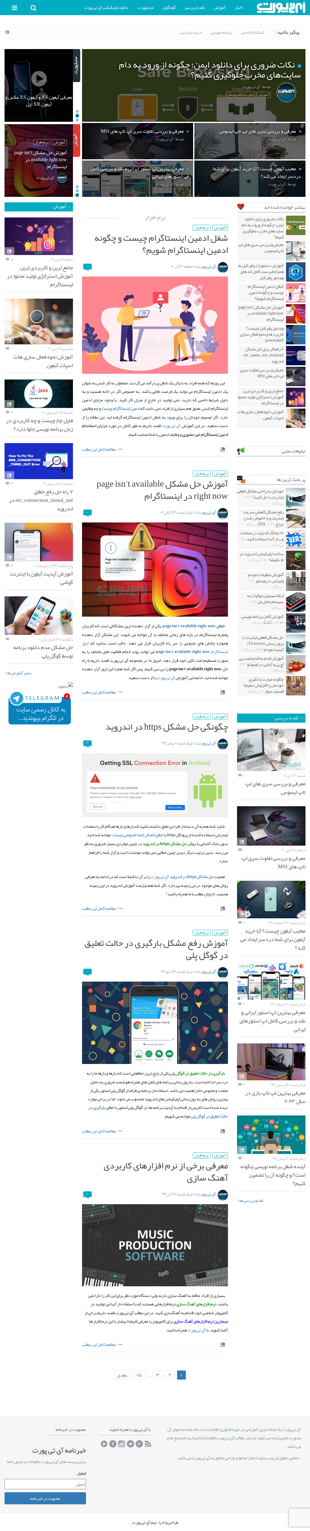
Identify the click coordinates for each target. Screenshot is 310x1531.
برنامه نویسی (221, 32)
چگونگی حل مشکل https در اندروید (166, 726)
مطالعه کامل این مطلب (99, 449)
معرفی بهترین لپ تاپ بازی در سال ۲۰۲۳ (275, 1097)
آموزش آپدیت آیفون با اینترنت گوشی (41, 578)
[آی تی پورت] (280, 7)
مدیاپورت (145, 7)
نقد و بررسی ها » (250, 1200)
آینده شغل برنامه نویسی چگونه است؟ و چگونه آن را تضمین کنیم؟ (272, 1175)
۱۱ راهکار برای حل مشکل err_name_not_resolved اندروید (264, 355)
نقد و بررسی (195, 7)
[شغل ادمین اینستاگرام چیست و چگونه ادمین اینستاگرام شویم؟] (155, 325)
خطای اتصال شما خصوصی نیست (138, 834)
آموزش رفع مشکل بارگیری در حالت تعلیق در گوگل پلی (156, 949)
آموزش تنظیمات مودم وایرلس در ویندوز (266, 580)
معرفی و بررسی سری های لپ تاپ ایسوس (261, 247)
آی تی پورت (207, 266)
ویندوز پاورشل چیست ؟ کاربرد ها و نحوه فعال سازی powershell (262, 334)
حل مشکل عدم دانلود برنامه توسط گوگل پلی (43, 651)
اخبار (239, 7)
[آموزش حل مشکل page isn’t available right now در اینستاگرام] (155, 569)
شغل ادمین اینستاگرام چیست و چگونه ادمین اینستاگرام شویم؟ (161, 244)
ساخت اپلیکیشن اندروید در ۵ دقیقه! (261, 556)
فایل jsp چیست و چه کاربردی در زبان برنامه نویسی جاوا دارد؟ (39, 424)
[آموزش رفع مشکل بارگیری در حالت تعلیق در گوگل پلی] (155, 1023)
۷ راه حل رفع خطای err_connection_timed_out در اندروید (41, 500)
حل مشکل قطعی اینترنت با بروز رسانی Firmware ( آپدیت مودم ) (263, 643)
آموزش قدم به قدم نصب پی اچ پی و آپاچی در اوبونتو (261, 664)
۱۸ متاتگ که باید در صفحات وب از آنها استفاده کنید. (261, 539)
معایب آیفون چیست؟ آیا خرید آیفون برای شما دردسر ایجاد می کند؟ (272, 939)
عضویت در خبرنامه (45, 1498)
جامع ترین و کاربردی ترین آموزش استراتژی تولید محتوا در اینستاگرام (261, 396)
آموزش (220, 7)
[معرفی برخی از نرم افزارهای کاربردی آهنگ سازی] (155, 1245)
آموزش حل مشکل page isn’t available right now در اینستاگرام (162, 490)
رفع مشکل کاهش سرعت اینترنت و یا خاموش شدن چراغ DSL (263, 518)
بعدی (122, 1375)
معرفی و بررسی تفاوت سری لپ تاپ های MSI (262, 373)
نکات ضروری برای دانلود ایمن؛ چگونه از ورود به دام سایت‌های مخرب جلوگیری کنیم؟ (263, 227)
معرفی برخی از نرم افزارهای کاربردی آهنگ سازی (166, 1171)
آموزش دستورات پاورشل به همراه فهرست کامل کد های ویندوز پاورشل (261, 271)
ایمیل (81, 1473)
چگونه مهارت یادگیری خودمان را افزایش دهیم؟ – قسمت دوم (263, 685)
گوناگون (169, 7)
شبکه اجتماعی (252, 32)
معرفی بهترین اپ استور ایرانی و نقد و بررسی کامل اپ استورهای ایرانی (272, 1021)
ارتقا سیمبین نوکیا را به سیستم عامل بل (265, 601)
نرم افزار (202, 228)
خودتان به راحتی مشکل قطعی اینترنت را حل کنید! (260, 497)
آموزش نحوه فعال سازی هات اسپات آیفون (260, 414)
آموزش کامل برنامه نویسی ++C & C (262, 619)
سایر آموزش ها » (18, 672)
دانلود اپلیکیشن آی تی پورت (106, 7)
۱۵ (139, 1375)
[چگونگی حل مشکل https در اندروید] (155, 785)
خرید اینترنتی (191, 32)
